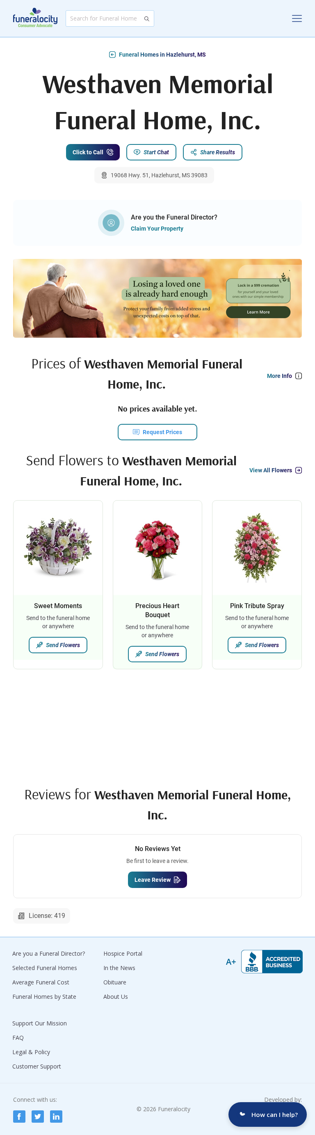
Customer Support (36, 1066)
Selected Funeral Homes (44, 968)
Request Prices (162, 432)
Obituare (114, 982)
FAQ (18, 1037)
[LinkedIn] (56, 1116)
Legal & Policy (31, 1052)
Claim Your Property (157, 228)
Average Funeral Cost (40, 982)
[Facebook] (19, 1116)
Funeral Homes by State (44, 996)
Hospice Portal (122, 953)
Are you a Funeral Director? (48, 953)
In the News (119, 968)
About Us (115, 996)
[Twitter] (38, 1116)
